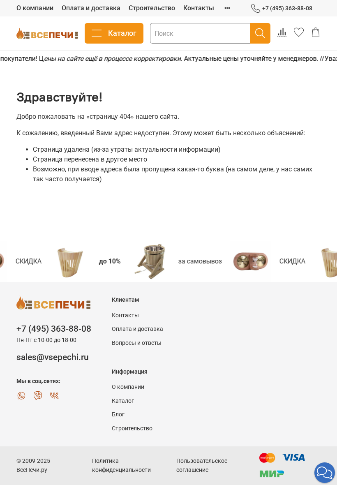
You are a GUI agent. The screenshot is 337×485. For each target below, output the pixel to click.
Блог (118, 414)
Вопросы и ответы (137, 343)
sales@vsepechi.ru (52, 357)
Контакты (198, 8)
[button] (324, 472)
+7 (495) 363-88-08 (287, 8)
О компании (34, 8)
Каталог (122, 33)
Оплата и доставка (91, 8)
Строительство (152, 8)
